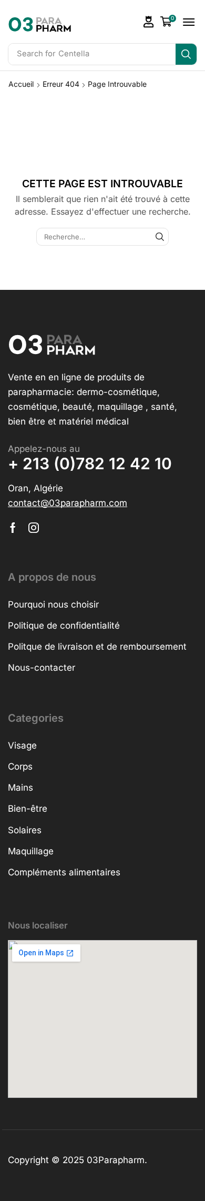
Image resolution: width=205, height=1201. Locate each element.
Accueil (21, 83)
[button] (149, 22)
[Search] (186, 54)
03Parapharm (116, 1160)
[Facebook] (13, 527)
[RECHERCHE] (160, 237)
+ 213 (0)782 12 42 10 (90, 463)
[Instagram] (33, 527)
